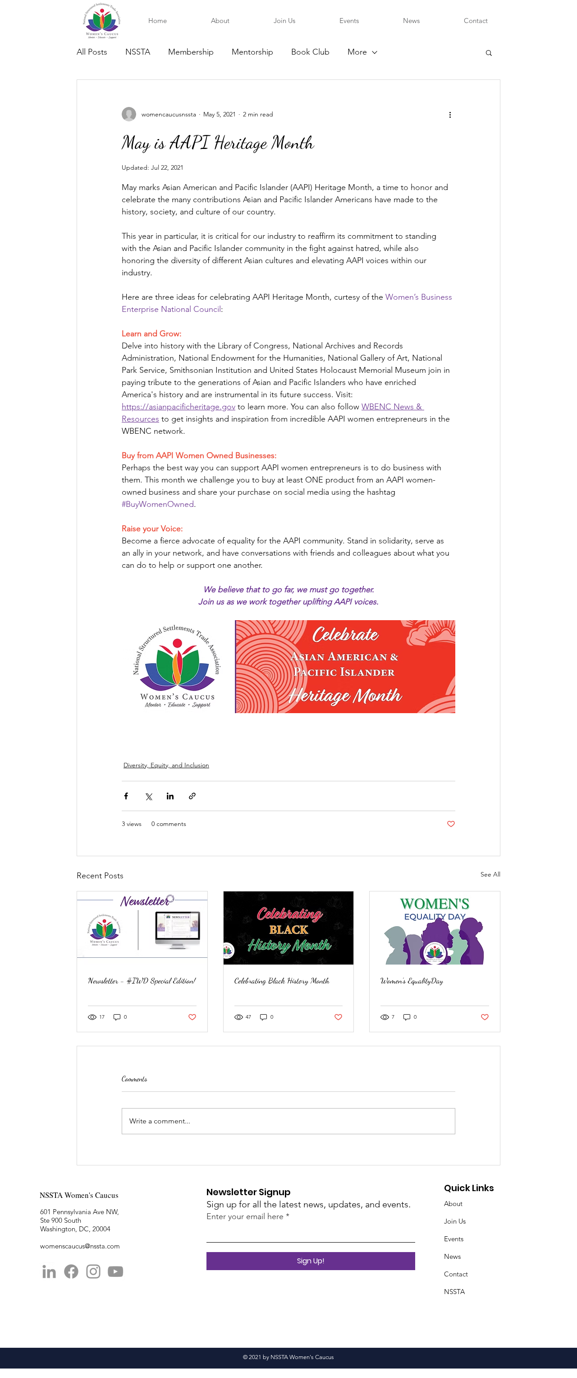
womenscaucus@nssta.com (80, 1246)
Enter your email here (245, 1216)
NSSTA (137, 52)
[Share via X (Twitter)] (148, 796)
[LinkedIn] (49, 1271)
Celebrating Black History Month (282, 980)
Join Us (455, 1221)
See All (490, 874)
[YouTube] (115, 1271)
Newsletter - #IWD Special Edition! (142, 980)
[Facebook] (71, 1271)
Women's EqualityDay (411, 980)
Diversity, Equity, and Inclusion (166, 765)
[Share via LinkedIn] (170, 796)
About (453, 1203)
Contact (456, 1274)
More (357, 52)
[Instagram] (93, 1271)
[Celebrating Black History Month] (289, 928)
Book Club (310, 52)
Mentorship (252, 52)
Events (453, 1238)
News (452, 1256)
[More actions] (449, 114)
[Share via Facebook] (126, 796)
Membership (191, 52)
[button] (489, 52)
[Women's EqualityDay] (435, 928)
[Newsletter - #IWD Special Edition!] (142, 928)
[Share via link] (192, 796)
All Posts (92, 52)
